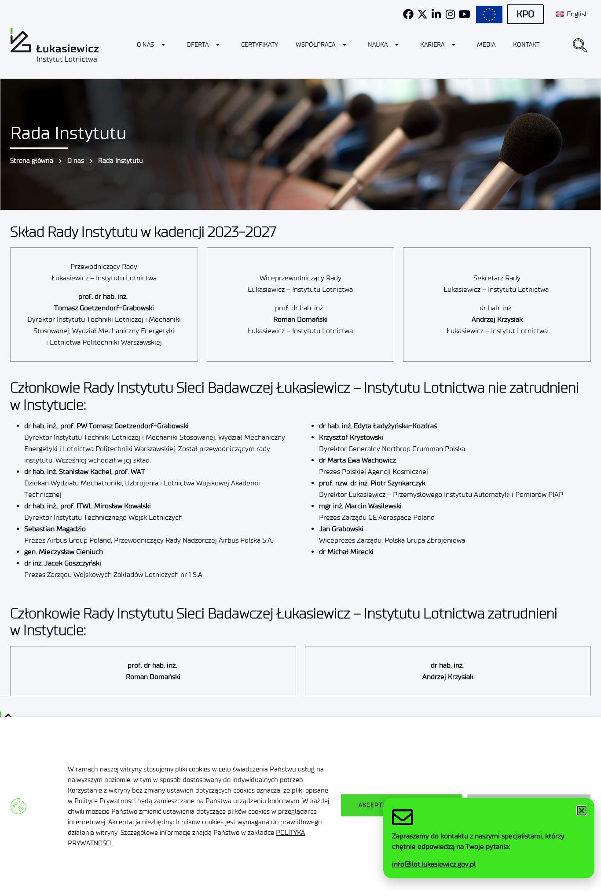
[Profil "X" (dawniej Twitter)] (422, 14)
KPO (525, 14)
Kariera (432, 44)
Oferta (198, 44)
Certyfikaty (259, 44)
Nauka (378, 44)
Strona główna (31, 161)
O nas (145, 44)
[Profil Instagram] (450, 14)
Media (486, 44)
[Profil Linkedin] (436, 14)
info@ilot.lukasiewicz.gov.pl (434, 864)
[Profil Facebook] (408, 14)
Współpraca (315, 44)
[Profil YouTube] (464, 14)
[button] (580, 45)
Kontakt (526, 44)
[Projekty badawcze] (489, 14)
